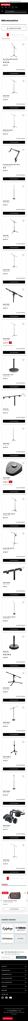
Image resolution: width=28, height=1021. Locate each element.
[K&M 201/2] (14, 434)
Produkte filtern (15, 28)
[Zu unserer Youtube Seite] (10, 997)
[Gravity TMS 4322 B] (14, 504)
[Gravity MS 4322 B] (14, 539)
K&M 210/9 (6, 96)
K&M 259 (5, 235)
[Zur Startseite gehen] (6, 4)
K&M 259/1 (6, 688)
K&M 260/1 (6, 201)
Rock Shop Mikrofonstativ (10, 59)
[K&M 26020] (14, 713)
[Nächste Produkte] (27, 900)
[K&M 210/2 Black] (14, 121)
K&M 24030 (6, 825)
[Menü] (2, 11)
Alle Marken (20, 938)
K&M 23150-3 (7, 757)
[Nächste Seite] (19, 34)
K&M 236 (5, 409)
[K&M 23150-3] (14, 747)
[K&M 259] (14, 226)
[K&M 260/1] (14, 192)
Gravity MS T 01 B (8, 374)
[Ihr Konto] (13, 7)
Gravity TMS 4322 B (9, 514)
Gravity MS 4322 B (8, 548)
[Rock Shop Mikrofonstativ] (14, 50)
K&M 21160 (6, 304)
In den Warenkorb (14, 73)
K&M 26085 (6, 791)
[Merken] (23, 44)
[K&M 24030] (14, 816)
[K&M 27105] (14, 260)
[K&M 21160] (14, 295)
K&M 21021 (6, 860)
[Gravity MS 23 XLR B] (14, 608)
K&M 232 (5, 651)
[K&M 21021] (14, 851)
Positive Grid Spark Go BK (10, 901)
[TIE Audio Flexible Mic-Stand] (14, 155)
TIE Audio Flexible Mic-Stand (11, 164)
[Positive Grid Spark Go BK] (14, 895)
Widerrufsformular (7, 1018)
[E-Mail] (6, 7)
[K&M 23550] (14, 573)
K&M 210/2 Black (8, 130)
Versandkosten (13, 1010)
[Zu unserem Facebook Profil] (6, 998)
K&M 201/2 (6, 443)
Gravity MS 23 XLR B (9, 617)
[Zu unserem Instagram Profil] (2, 998)
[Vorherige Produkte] (1, 900)
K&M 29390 (6, 478)
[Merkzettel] (9, 7)
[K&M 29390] (14, 468)
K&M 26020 (6, 722)
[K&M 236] (14, 400)
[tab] (4, 884)
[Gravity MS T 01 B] (14, 365)
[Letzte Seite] (22, 34)
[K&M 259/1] (14, 679)
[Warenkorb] (16, 7)
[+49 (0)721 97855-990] (2, 7)
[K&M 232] (14, 642)
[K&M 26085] (14, 782)
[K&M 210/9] (14, 86)
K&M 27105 (6, 270)
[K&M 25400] (14, 329)
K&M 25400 (6, 338)
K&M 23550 (6, 582)
